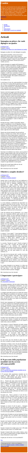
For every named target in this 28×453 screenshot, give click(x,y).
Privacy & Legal (5, 446)
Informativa (3, 16)
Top (2, 440)
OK (1, 19)
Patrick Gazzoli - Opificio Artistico (15, 444)
